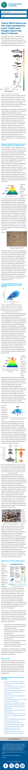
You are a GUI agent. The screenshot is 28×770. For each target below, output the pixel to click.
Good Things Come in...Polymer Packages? (14, 724)
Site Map (4, 757)
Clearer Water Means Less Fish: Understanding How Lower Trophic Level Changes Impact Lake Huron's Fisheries (14, 731)
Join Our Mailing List (14, 739)
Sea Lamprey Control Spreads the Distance (14, 703)
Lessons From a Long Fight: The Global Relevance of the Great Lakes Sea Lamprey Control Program (14, 683)
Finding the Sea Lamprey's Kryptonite (13, 722)
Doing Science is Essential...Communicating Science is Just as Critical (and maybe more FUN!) (14, 715)
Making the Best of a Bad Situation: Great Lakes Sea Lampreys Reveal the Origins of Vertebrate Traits (14, 706)
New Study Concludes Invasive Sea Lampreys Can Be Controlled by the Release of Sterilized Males (15, 692)
